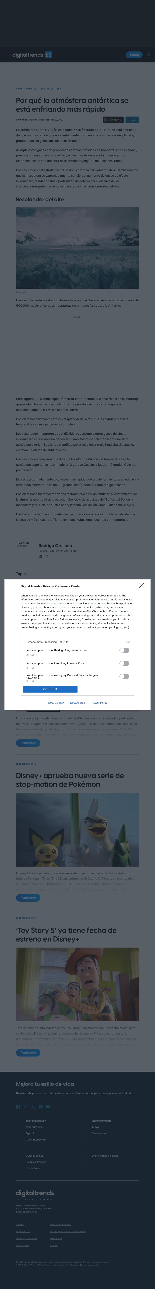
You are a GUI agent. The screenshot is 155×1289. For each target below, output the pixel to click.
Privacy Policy (99, 702)
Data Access (77, 702)
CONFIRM (50, 689)
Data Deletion (56, 702)
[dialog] (77, 644)
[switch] (124, 650)
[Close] (142, 586)
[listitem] (77, 642)
